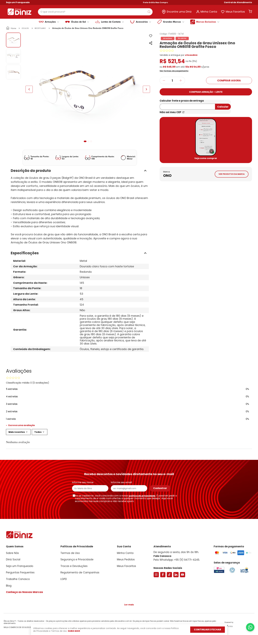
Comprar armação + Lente (205, 92)
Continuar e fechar (207, 629)
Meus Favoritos (235, 11)
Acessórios (142, 22)
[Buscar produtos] (149, 11)
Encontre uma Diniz (179, 11)
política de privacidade (142, 495)
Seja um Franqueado (18, 2)
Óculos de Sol (78, 22)
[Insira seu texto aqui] (244, 572)
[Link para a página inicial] (11, 28)
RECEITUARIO (40, 28)
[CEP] (187, 105)
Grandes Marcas (172, 22)
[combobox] (95, 11)
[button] (238, 2)
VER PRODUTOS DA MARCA (232, 174)
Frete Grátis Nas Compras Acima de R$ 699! (151, 2)
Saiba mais (74, 630)
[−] (164, 80)
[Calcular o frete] (223, 107)
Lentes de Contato (111, 22)
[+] (180, 80)
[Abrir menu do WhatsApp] (250, 627)
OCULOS (25, 28)
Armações (50, 22)
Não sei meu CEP (170, 112)
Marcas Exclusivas (206, 22)
